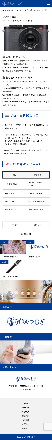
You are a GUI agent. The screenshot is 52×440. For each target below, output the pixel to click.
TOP (26, 403)
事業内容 (26, 407)
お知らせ (26, 424)
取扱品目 (26, 412)
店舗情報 (26, 416)
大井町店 (29, 21)
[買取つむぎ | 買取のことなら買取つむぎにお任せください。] (12, 3)
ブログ (15, 21)
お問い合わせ (26, 428)
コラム (22, 21)
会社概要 (26, 420)
